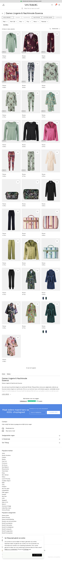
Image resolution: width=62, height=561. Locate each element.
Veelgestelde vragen (8, 435)
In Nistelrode (6, 439)
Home (3, 373)
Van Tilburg (5, 442)
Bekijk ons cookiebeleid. (11, 549)
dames (8, 373)
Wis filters (5, 24)
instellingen (26, 549)
